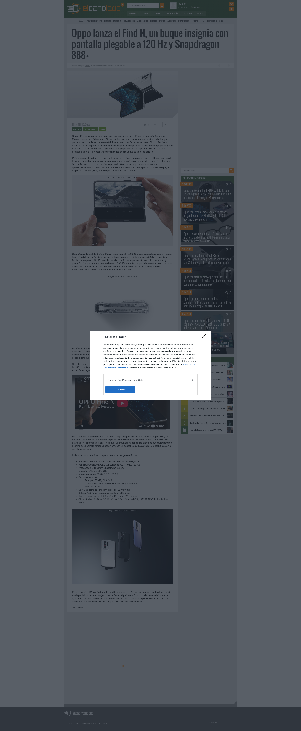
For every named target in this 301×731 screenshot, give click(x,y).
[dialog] (150, 365)
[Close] (205, 337)
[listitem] (150, 379)
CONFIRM (120, 389)
